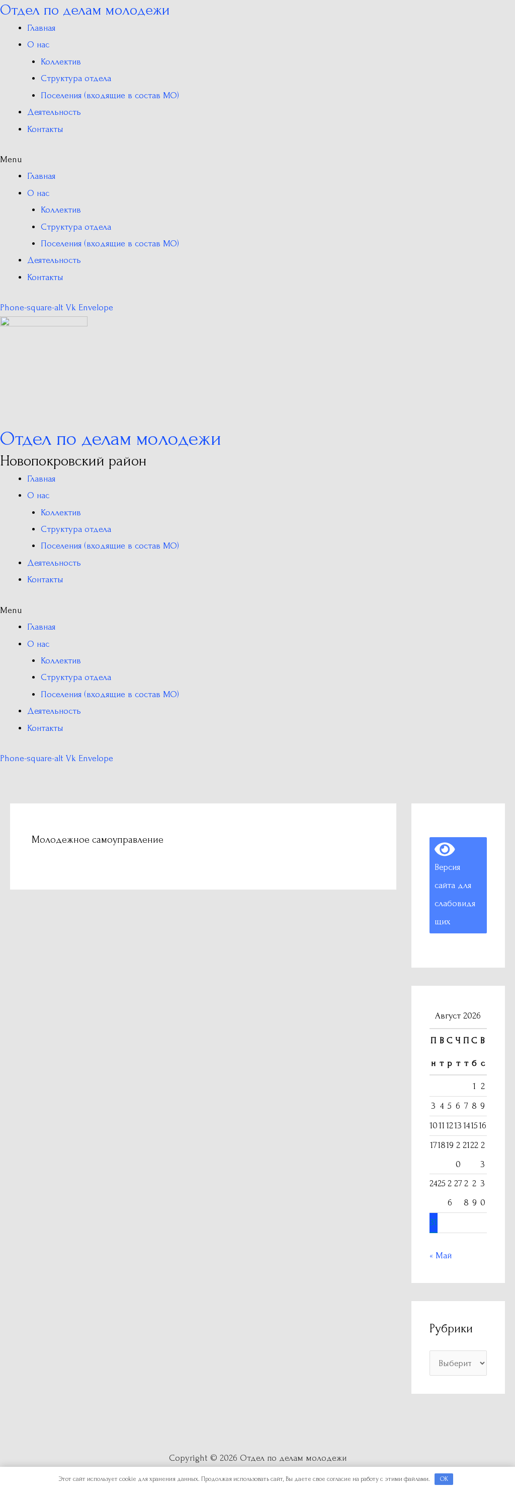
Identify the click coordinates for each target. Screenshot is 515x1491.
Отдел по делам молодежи (85, 10)
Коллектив (61, 61)
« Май (441, 1255)
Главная (41, 28)
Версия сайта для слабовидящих (455, 885)
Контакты (45, 129)
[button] (257, 159)
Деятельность (54, 112)
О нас (38, 44)
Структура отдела (76, 78)
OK (444, 1478)
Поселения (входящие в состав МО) (110, 95)
